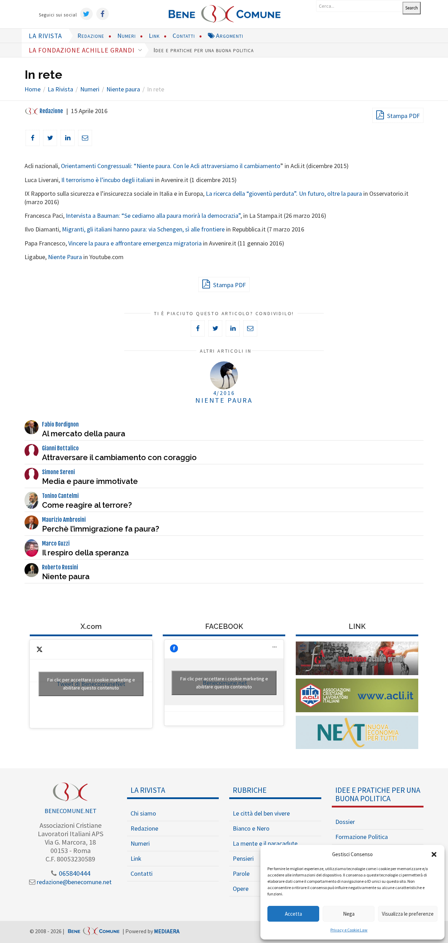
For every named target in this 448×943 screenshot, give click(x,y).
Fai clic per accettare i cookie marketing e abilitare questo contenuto (91, 684)
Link (154, 36)
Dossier (345, 822)
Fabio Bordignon (60, 424)
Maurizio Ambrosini (64, 519)
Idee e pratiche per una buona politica (203, 50)
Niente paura (66, 576)
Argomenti (228, 36)
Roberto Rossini (60, 567)
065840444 (73, 873)
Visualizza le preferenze (408, 913)
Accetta (293, 913)
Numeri (126, 36)
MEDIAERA (167, 931)
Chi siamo (143, 813)
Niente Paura (65, 257)
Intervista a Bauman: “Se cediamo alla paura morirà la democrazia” (153, 216)
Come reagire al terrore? (87, 504)
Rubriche (250, 790)
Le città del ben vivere (261, 813)
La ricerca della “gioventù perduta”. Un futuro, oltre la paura (284, 193)
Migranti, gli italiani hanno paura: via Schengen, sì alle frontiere (143, 229)
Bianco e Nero (251, 828)
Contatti (184, 36)
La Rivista (148, 790)
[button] (434, 854)
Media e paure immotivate (90, 481)
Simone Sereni (58, 472)
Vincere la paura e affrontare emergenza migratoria (135, 243)
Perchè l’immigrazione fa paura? (100, 528)
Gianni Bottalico (60, 448)
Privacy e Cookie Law (349, 929)
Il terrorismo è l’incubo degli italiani (107, 180)
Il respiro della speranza (85, 552)
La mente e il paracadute (265, 843)
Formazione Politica (361, 837)
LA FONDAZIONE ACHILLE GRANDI (82, 50)
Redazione (90, 36)
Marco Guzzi (56, 543)
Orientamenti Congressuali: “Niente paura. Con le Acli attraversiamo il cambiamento (170, 166)
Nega (349, 913)
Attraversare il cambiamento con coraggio (119, 457)
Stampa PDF (403, 116)
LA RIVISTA (45, 36)
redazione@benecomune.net (73, 882)
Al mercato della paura (83, 433)
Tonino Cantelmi (60, 495)
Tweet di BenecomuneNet (91, 684)
